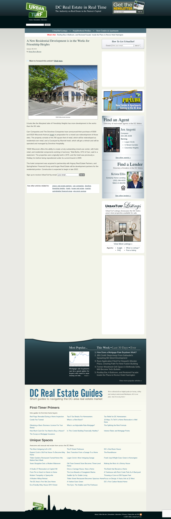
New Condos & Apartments (107, 30)
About (96, 514)
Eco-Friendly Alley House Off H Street (43, 485)
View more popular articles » (130, 381)
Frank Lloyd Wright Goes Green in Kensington (120, 458)
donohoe (88, 186)
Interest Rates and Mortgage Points (117, 431)
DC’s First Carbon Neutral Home (115, 482)
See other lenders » (123, 196)
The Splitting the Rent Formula (115, 425)
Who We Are (103, 514)
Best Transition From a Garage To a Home (82, 452)
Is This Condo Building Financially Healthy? (83, 431)
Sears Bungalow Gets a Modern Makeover (45, 463)
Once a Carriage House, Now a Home (80, 469)
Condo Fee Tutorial (37, 420)
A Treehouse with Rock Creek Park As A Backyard (122, 472)
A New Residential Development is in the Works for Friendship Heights (58, 42)
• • (85, 30)
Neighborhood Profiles (82, 30)
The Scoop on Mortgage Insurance (42, 434)
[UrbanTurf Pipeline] (123, 112)
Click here (58, 61)
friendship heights (58, 188)
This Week (103, 347)
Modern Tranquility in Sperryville (41, 475)
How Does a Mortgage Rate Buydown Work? (117, 352)
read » (86, 376)
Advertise (44, 20)
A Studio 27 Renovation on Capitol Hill (43, 469)
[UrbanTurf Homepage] (38, 10)
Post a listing (131, 250)
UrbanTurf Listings (59, 30)
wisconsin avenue (79, 191)
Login (119, 248)
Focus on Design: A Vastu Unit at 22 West (119, 478)
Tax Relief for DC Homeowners (115, 417)
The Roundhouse (110, 452)
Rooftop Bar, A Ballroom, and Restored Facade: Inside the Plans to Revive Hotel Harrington (90, 35)
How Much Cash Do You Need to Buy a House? (47, 431)
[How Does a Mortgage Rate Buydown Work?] (79, 366)
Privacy (124, 514)
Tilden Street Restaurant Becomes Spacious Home (85, 478)
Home (31, 20)
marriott (88, 188)
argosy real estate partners (62, 186)
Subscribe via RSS (133, 514)
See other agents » (123, 158)
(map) (52, 135)
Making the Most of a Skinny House (117, 463)
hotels (68, 188)
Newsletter (37, 20)
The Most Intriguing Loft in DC (41, 449)
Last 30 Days (120, 347)
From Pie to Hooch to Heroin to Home (43, 472)
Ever (133, 347)
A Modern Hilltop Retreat (38, 478)
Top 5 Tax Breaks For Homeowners (80, 417)
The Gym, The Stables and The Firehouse (82, 485)
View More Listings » (123, 244)
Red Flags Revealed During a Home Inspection (47, 417)
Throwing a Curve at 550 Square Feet (117, 475)
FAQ (119, 250)
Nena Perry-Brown (35, 51)
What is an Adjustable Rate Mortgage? (81, 425)
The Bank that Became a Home (115, 469)
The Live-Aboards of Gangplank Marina (81, 472)
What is (132, 248)
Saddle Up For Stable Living (77, 475)
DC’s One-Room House (112, 449)
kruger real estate (77, 188)
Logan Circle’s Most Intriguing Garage (80, 458)
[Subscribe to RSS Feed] (141, 514)
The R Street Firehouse (75, 449)
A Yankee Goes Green (75, 482)
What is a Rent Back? (75, 420)
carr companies (78, 186)
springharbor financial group (62, 191)
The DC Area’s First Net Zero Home (43, 482)
